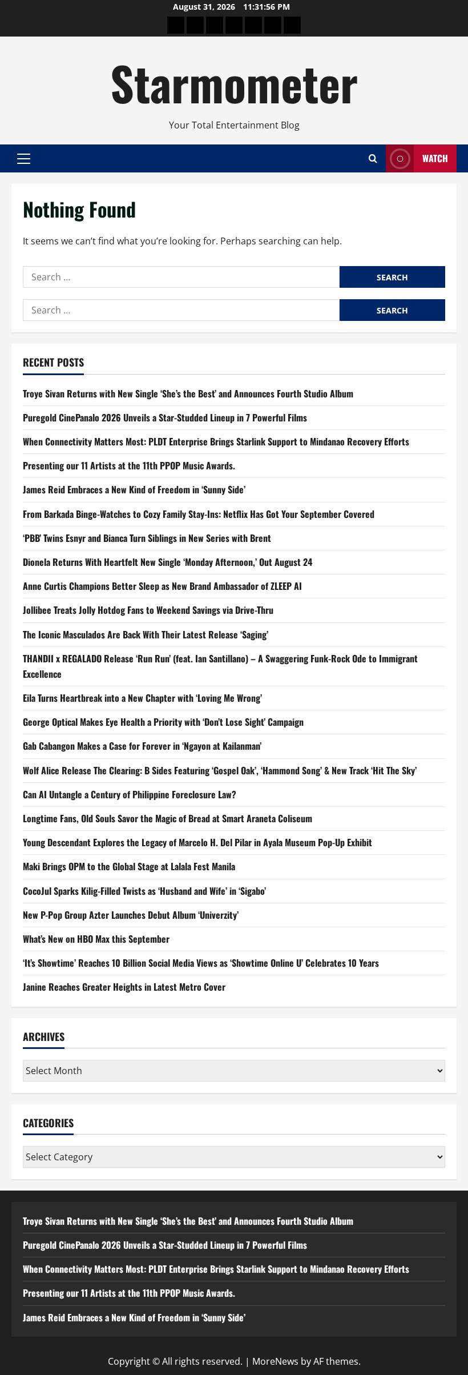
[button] (23, 158)
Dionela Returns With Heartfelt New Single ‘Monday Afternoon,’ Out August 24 (167, 562)
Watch (435, 158)
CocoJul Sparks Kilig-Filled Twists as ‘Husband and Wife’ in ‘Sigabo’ (144, 891)
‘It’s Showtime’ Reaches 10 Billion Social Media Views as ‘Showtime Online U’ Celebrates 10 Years (201, 963)
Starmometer (234, 82)
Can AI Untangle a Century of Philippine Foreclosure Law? (129, 794)
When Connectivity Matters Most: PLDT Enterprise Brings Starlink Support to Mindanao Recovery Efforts (216, 441)
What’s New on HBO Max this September (96, 939)
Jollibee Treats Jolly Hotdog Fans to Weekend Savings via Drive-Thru (148, 610)
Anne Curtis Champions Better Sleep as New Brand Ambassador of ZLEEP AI (162, 586)
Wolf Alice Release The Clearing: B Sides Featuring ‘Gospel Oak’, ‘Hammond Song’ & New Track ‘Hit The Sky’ (220, 770)
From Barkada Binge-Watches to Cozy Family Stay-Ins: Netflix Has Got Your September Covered (198, 514)
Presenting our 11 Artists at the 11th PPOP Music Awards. (129, 465)
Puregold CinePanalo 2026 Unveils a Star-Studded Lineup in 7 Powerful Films (165, 417)
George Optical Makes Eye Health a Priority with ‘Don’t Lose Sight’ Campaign (163, 722)
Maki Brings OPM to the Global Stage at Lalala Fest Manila (129, 866)
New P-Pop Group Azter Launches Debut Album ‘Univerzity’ (131, 915)
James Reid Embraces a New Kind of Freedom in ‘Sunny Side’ (134, 489)
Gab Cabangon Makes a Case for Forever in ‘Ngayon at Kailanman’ (142, 746)
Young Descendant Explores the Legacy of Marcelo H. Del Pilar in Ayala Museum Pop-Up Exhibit (197, 842)
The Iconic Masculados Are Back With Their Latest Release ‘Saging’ (145, 634)
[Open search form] (373, 158)
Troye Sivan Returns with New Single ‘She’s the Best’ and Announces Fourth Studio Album (188, 393)
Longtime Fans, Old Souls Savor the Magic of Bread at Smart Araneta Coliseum (167, 818)
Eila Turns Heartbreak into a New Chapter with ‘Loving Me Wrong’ (142, 698)
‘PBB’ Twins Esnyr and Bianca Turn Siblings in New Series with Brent (147, 538)
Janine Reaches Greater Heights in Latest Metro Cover (124, 987)
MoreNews (275, 1361)
